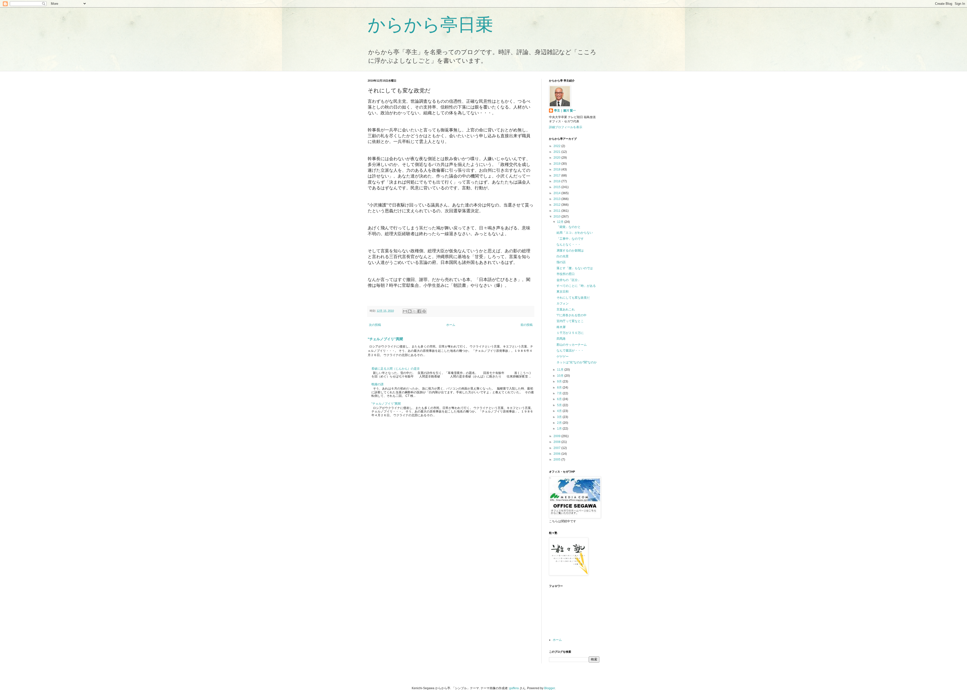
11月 (560, 369)
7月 (560, 393)
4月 (560, 411)
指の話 (561, 262)
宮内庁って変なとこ (570, 321)
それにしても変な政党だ (573, 297)
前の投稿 (527, 325)
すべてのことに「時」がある (576, 286)
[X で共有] (414, 311)
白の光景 (563, 256)
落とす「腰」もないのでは (575, 268)
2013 (557, 199)
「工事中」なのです (570, 238)
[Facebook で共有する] (419, 311)
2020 (557, 157)
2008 (557, 442)
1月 (560, 428)
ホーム (450, 325)
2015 (557, 187)
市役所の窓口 (566, 274)
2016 (557, 181)
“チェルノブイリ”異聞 (385, 339)
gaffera (514, 688)
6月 (560, 399)
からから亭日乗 (430, 24)
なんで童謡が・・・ (570, 350)
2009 (557, 436)
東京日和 (563, 291)
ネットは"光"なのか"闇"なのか (577, 362)
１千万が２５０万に (570, 333)
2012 (557, 204)
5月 (560, 405)
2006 (557, 454)
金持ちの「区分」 (569, 280)
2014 (557, 193)
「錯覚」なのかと (569, 227)
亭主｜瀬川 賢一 (565, 110)
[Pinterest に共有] (424, 311)
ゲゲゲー (563, 356)
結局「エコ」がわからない (575, 232)
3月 (560, 417)
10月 (560, 375)
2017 (557, 175)
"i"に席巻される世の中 (571, 315)
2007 (557, 448)
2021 (557, 152)
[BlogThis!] (409, 311)
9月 (560, 381)
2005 (557, 459)
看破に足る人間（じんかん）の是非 (395, 368)
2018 (557, 169)
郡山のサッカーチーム (572, 344)
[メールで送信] (404, 311)
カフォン (563, 303)
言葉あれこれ (566, 309)
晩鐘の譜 (377, 384)
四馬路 (561, 338)
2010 (557, 216)
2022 (557, 146)
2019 (557, 163)
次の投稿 (375, 325)
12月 (560, 222)
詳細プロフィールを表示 (565, 127)
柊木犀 (561, 327)
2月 (560, 423)
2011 (557, 211)
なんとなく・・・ (569, 244)
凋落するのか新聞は (570, 250)
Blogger (549, 688)
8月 (560, 387)
